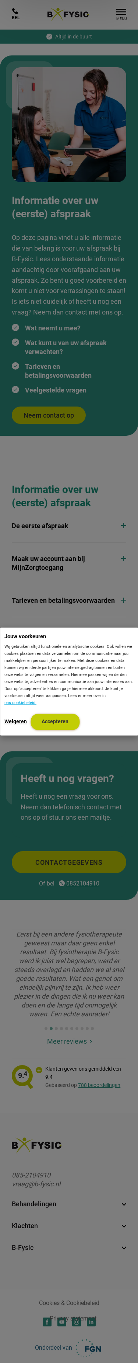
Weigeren (15, 721)
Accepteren (55, 721)
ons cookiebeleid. (20, 702)
